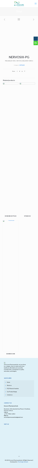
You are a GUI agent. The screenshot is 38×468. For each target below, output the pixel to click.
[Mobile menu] (35, 3)
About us (9, 385)
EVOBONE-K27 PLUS (10, 216)
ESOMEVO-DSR (10, 353)
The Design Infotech (23, 462)
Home (8, 382)
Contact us (9, 395)
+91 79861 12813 (10, 414)
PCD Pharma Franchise (13, 388)
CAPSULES (22, 65)
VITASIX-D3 (27, 216)
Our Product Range (12, 391)
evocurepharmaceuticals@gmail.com (13, 417)
